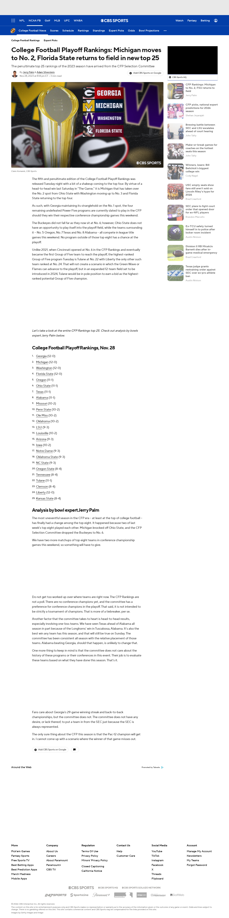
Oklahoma (43, 377)
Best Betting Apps (22, 865)
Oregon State (45, 424)
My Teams (193, 860)
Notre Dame (44, 406)
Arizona (41, 395)
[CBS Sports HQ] (108, 887)
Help (119, 851)
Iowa (39, 400)
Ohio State (43, 341)
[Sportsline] (80, 894)
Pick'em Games (20, 851)
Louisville (42, 389)
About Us (52, 851)
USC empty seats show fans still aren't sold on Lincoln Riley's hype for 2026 (200, 189)
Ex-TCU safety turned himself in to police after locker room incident (200, 229)
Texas (40, 347)
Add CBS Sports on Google (147, 73)
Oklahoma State (47, 412)
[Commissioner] (123, 893)
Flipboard (157, 878)
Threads (156, 874)
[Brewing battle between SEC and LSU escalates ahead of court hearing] (175, 131)
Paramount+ (53, 865)
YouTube (157, 851)
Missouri (41, 359)
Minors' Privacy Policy (94, 860)
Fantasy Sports (20, 856)
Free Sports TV (20, 860)
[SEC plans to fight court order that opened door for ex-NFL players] (175, 213)
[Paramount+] (101, 894)
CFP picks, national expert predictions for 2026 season (202, 108)
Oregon (41, 335)
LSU (39, 383)
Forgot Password (197, 865)
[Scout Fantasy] (158, 895)
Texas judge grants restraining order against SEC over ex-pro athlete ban (200, 271)
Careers (51, 856)
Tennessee (43, 430)
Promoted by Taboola (151, 678)
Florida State (44, 329)
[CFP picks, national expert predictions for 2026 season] (175, 111)
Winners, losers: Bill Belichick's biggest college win (197, 168)
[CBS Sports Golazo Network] (141, 887)
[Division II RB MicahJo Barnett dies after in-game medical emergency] (175, 253)
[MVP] (142, 893)
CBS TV (51, 869)
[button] (165, 30)
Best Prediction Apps (24, 869)
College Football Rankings (25, 40)
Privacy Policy (89, 856)
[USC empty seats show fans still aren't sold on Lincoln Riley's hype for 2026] (175, 192)
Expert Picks (51, 40)
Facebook (157, 865)
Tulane (40, 436)
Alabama (42, 353)
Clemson (42, 442)
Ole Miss (42, 371)
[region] (193, 60)
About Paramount (57, 860)
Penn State (43, 365)
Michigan (42, 318)
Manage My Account (199, 851)
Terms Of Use (89, 851)
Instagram (158, 860)
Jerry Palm (28, 72)
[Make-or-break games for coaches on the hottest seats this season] (175, 151)
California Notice (91, 871)
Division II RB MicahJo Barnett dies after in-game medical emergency (201, 249)
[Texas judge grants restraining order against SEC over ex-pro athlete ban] (175, 273)
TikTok (155, 856)
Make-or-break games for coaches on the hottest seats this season (201, 148)
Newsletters (194, 856)
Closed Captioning (92, 866)
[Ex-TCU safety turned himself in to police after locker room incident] (175, 233)
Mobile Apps (19, 878)
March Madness (21, 874)
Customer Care (126, 856)
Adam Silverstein (46, 72)
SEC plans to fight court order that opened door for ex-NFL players (200, 209)
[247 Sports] (56, 894)
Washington (44, 323)
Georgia (41, 312)
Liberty (41, 448)
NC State (42, 418)
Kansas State (44, 454)
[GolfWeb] (177, 895)
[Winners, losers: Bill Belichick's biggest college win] (175, 171)
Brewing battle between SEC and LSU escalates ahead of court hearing (200, 128)
